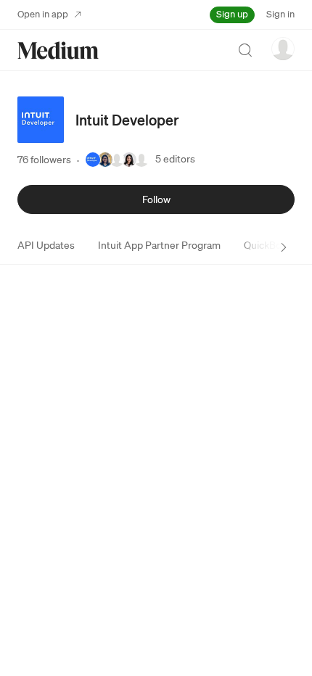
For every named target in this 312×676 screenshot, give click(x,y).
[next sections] (283, 247)
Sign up (232, 14)
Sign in (280, 14)
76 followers (44, 159)
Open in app (42, 14)
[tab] (46, 245)
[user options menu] (283, 48)
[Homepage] (58, 50)
